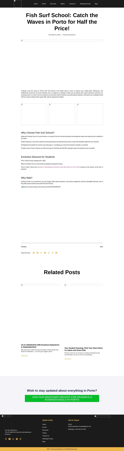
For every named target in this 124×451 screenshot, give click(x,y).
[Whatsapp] (13, 439)
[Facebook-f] (6, 439)
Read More (24, 355)
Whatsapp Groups (85, 3)
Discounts (53, 3)
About (35, 3)
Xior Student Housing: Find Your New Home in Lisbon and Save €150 (84, 349)
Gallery (62, 3)
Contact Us (72, 3)
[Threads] (20, 439)
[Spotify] (17, 439)
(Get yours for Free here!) (58, 167)
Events (44, 3)
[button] (34, 253)
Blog (96, 3)
